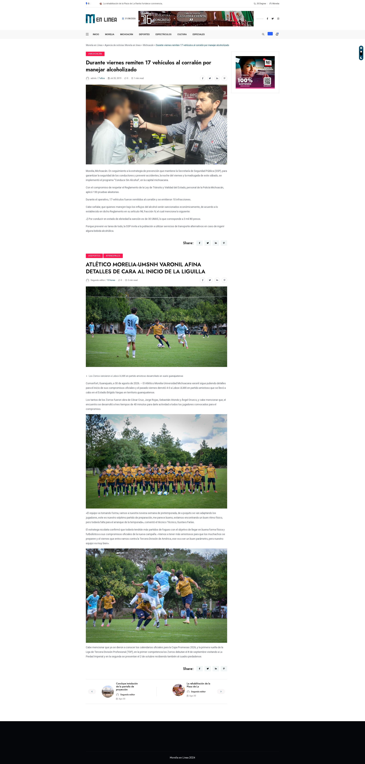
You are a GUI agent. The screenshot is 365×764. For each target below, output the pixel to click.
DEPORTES (144, 34)
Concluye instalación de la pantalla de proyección (127, 686)
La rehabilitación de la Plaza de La (198, 685)
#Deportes (94, 256)
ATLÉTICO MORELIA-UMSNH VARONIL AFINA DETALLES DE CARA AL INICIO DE (140, 3)
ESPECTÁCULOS (163, 34)
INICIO (96, 34)
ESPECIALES (199, 34)
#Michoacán (95, 54)
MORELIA (109, 34)
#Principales (113, 256)
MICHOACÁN (126, 34)
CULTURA (182, 34)
